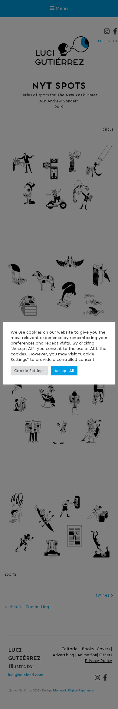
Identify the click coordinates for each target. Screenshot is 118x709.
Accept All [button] (64, 370)
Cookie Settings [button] (29, 370)
